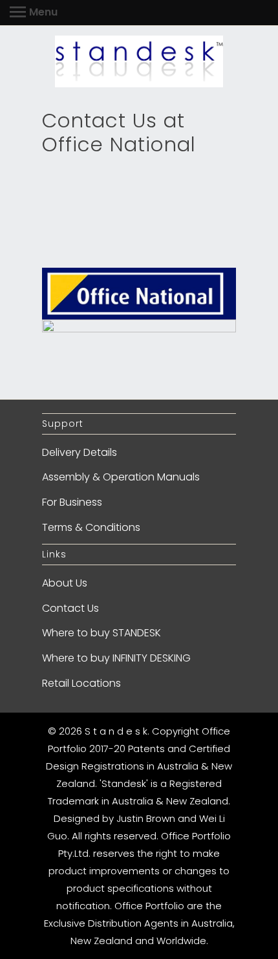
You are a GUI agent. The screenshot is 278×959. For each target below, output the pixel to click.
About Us (64, 583)
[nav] (34, 13)
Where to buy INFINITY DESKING (116, 658)
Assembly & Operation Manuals (121, 476)
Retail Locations (81, 683)
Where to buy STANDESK (101, 632)
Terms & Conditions (91, 527)
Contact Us (70, 608)
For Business (72, 502)
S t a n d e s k (116, 731)
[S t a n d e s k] (139, 61)
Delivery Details (79, 452)
